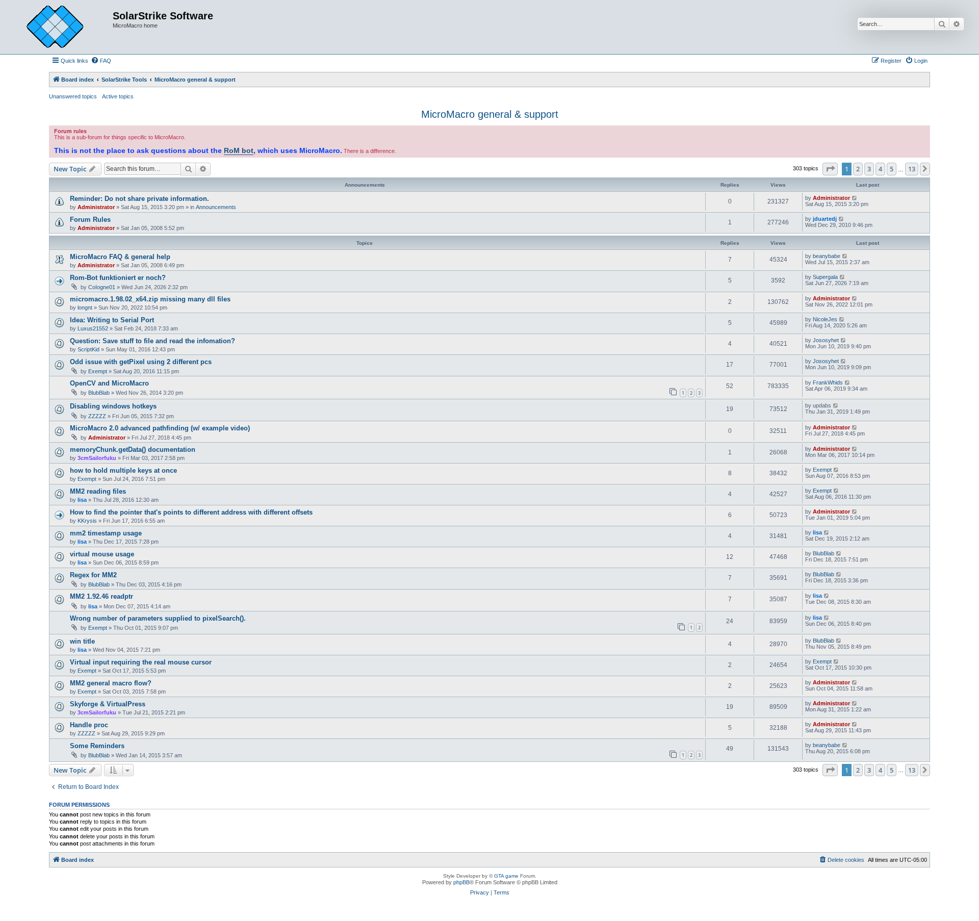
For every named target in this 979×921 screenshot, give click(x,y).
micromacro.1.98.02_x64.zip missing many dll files (150, 299)
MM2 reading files (98, 491)
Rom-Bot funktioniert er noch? (118, 278)
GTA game (506, 876)
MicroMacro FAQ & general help (120, 257)
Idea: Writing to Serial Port (112, 320)
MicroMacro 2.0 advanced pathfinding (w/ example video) (160, 428)
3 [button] (869, 168)
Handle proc (89, 725)
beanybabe (826, 256)
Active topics (118, 96)
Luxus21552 (93, 328)
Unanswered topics (73, 96)
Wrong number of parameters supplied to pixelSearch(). (158, 618)
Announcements (216, 207)
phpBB (461, 882)
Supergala (825, 277)
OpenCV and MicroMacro (109, 383)
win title (82, 641)
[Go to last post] (855, 198)
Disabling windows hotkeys (113, 406)
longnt (85, 307)
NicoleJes (825, 319)
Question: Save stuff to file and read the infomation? (152, 341)
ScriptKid (88, 349)
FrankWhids (828, 382)
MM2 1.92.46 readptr (101, 596)
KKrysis (87, 521)
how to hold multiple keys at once (123, 470)
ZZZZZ (97, 416)
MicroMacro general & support (489, 114)
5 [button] (891, 168)
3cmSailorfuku (97, 458)
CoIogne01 (101, 287)
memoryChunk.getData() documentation (132, 449)
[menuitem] (101, 61)
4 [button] (880, 168)
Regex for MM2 (93, 575)
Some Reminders (97, 746)
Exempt (97, 371)
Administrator (96, 207)
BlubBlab (99, 393)
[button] (830, 169)
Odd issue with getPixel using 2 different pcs (141, 362)
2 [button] (858, 168)
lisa (82, 500)
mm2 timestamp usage (106, 533)
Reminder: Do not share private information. (139, 198)
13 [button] (911, 168)
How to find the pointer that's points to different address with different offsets (191, 512)
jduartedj (825, 219)
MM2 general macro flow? (110, 683)
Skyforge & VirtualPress (107, 704)
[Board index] (63, 27)
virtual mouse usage (102, 554)
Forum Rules (90, 219)
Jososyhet (826, 340)
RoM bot (238, 150)
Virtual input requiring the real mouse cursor (141, 662)
